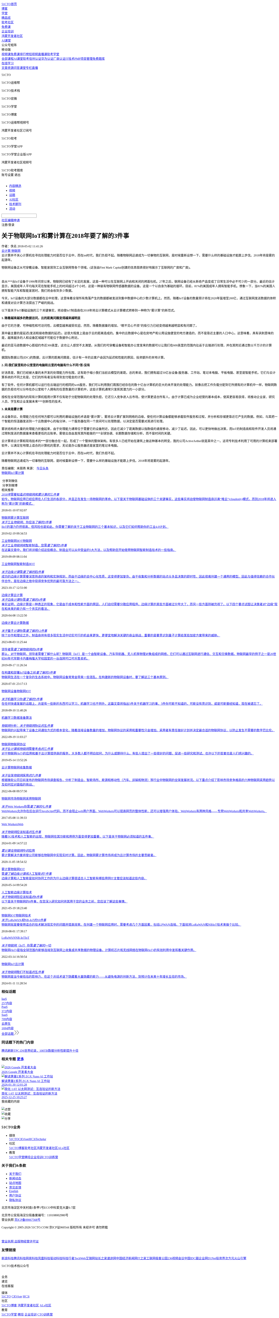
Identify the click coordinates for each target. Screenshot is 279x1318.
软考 (26, 58)
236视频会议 (176, 1258)
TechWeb (80, 1258)
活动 (12, 208)
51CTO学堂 (16, 1157)
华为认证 (47, 58)
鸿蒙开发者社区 (12, 36)
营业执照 (8, 1241)
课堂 (23, 67)
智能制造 (23, 564)
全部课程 (8, 58)
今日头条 (42, 468)
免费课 (6, 26)
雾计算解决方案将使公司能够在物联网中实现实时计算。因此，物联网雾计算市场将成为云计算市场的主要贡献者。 (79, 855)
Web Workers (10, 824)
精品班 (6, 17)
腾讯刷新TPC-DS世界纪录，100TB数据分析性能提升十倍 (40, 1050)
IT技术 (69, 58)
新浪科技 (8, 1258)
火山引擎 (240, 1258)
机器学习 (8, 717)
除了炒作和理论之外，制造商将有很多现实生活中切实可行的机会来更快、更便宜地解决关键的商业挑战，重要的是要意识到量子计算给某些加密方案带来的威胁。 (111, 635)
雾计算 (19, 473)
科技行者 (68, 1258)
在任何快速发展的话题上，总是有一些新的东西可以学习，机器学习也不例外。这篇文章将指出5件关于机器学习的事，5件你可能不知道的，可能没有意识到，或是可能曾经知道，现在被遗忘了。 (132, 703)
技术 (29, 892)
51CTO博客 (16, 1148)
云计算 (18, 595)
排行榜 (24, 54)
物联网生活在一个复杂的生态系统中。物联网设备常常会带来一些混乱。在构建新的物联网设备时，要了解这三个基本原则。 (85, 677)
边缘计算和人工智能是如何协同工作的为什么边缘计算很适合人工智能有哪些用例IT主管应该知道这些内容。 (74, 878)
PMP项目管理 (83, 58)
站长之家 (101, 1258)
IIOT (20, 540)
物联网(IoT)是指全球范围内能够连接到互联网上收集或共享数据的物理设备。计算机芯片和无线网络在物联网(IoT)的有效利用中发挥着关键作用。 (99, 950)
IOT (28, 691)
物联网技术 (23, 915)
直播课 (42, 54)
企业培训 (8, 31)
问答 (17, 67)
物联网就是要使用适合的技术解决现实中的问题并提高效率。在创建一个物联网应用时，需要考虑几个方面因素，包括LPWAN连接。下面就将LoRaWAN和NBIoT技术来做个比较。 (121, 924)
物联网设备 (9, 691)
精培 (27, 1157)
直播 (35, 67)
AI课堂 (6, 40)
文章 (5, 67)
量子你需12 (24, 630)
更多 (20, 1059)
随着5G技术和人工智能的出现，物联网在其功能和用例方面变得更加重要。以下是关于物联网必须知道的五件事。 (78, 836)
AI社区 (13, 199)
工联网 (150, 1258)
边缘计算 (8, 595)
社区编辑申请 (11, 220)
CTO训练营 (50, 1157)
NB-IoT (20, 937)
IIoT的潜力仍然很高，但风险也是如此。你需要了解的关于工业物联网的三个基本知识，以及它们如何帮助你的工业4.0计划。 (85, 526)
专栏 (29, 67)
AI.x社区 (63, 1148)
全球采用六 (21, 775)
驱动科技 (56, 1258)
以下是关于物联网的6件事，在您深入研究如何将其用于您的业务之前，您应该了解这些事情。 (65, 901)
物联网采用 (24, 798)
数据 (26, 622)
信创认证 (35, 58)
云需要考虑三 (27, 748)
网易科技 (32, 1258)
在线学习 (8, 63)
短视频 (33, 54)
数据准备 (20, 717)
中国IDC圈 (191, 1258)
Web (20, 824)
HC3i (32, 1139)
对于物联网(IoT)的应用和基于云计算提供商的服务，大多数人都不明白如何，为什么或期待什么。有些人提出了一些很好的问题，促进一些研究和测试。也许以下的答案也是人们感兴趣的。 (128, 753)
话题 (12, 195)
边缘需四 (23, 572)
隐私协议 (15, 1200)
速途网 (111, 1258)
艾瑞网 (90, 1258)
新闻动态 (15, 1178)
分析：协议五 (27, 725)
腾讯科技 (20, 1258)
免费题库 (99, 58)
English (13, 1191)
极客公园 (161, 1258)
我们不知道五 (23, 972)
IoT (13, 473)
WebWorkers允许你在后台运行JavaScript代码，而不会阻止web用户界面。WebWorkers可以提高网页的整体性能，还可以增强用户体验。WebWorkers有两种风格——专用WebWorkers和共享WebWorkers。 (134, 811)
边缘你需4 (24, 599)
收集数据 (26, 767)
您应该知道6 (22, 897)
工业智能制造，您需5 (34, 545)
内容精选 (15, 186)
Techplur (40, 1139)
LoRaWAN (8, 937)
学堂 (5, 13)
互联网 (24, 517)
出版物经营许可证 (26, 1241)
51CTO (13, 1139)
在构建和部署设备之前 (29, 672)
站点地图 (15, 1183)
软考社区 (8, 22)
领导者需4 (22, 649)
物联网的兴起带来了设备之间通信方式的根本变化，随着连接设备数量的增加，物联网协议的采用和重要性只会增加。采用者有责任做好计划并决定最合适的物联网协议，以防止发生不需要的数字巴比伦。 (138, 730)
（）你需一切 (26, 945)
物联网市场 (9, 798)
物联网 (6, 473)
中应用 (18, 850)
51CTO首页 (9, 4)
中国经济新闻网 (126, 1258)
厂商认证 (59, 58)
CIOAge (23, 1139)
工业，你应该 (27, 522)
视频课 (6, 54)
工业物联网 (9, 540)
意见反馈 (15, 1187)
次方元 (229, 1258)
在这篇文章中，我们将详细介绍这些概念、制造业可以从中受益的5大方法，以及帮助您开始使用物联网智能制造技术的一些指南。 (89, 550)
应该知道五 (21, 832)
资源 (11, 67)
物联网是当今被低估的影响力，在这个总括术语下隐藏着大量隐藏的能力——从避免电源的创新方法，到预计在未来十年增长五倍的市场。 (94, 976)
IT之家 (141, 1258)
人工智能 (8, 892)
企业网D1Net (207, 1258)
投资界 (220, 1258)
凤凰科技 (44, 1258)
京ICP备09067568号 (27, 1219)
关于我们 (15, 1173)
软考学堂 (53, 54)
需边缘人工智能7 (27, 873)
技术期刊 (15, 204)
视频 (12, 190)
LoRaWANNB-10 (24, 920)
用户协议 (15, 1195)
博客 (5, 8)
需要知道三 (30, 494)
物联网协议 (18, 744)
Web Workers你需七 (26, 806)
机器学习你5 (22, 699)
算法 (29, 717)
